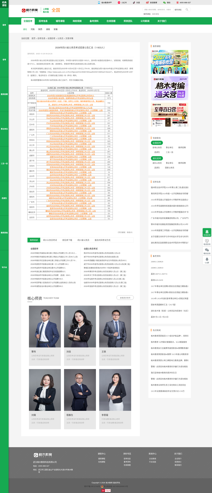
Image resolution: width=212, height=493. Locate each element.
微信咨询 (207, 253)
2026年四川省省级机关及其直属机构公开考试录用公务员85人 (70, 95)
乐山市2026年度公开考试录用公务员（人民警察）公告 (71, 120)
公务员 (60, 38)
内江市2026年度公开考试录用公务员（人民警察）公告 (71, 144)
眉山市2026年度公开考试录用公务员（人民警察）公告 (71, 149)
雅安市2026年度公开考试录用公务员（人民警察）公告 (71, 172)
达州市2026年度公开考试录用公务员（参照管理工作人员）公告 (70, 177)
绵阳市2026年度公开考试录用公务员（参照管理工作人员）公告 (70, 195)
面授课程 (155, 14)
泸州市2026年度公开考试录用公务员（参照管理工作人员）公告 (70, 187)
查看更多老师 (125, 297)
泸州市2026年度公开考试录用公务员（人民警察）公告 (71, 185)
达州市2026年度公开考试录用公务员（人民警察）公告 (71, 174)
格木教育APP (106, 2)
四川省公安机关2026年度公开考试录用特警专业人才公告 (70, 107)
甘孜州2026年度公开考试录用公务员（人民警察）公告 (71, 167)
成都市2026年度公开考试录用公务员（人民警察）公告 (71, 156)
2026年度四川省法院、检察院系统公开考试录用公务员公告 (70, 98)
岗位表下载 (67, 240)
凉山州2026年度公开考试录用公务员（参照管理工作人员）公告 (70, 182)
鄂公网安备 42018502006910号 (115, 486)
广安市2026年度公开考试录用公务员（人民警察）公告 (71, 203)
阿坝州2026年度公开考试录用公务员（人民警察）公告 (71, 138)
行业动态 (152, 461)
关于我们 (162, 21)
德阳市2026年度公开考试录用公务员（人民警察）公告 (71, 131)
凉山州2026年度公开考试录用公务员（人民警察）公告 (71, 180)
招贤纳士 (178, 461)
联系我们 (178, 465)
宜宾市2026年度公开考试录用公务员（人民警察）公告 (71, 208)
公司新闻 (145, 21)
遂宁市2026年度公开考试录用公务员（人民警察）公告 (71, 159)
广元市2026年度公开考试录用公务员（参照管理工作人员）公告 (70, 133)
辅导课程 (60, 21)
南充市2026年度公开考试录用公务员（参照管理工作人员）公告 (70, 190)
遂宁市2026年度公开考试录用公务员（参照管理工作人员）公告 (70, 162)
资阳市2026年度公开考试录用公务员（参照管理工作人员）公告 (70, 115)
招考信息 (43, 21)
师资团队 (128, 21)
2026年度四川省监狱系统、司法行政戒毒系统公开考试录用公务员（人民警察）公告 (71, 110)
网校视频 (77, 21)
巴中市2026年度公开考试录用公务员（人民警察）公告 (71, 125)
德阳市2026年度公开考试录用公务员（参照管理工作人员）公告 (70, 128)
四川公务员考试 (50, 240)
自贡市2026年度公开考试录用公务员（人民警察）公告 (71, 218)
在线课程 (101, 461)
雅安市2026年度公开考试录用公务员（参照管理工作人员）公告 (70, 169)
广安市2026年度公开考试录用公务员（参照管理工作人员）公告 (70, 200)
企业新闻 (152, 458)
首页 (33, 38)
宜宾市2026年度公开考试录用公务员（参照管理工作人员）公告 (70, 205)
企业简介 (178, 458)
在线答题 (111, 21)
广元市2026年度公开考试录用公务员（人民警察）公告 (71, 136)
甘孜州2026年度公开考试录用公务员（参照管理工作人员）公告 (70, 164)
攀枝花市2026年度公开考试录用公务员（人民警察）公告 (70, 213)
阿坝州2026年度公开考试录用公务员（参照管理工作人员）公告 (70, 141)
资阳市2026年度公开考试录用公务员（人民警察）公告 (71, 113)
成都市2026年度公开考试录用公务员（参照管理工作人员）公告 (70, 154)
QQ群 (207, 263)
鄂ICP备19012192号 (92, 486)
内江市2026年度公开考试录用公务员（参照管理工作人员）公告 (70, 146)
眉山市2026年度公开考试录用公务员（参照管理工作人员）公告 (70, 151)
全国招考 (28, 21)
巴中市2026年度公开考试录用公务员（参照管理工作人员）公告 (70, 123)
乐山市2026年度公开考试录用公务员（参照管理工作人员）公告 (70, 118)
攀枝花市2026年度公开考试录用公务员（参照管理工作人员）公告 (71, 211)
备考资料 (94, 21)
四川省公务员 (83, 240)
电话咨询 (207, 244)
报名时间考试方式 (102, 240)
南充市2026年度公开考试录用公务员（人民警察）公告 (71, 193)
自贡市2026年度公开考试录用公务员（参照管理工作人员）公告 (70, 216)
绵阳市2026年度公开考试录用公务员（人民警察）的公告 (70, 198)
